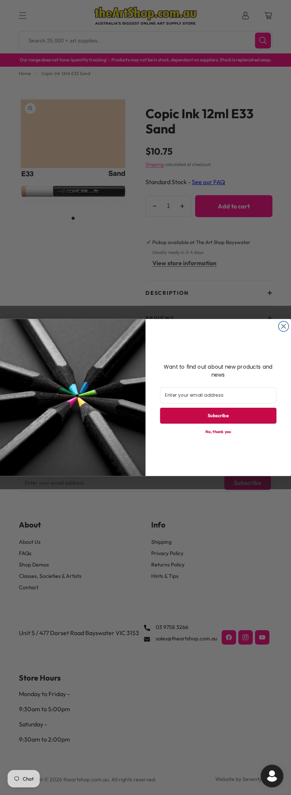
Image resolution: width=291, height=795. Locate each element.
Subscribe (218, 415)
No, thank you (218, 431)
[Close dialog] (283, 326)
